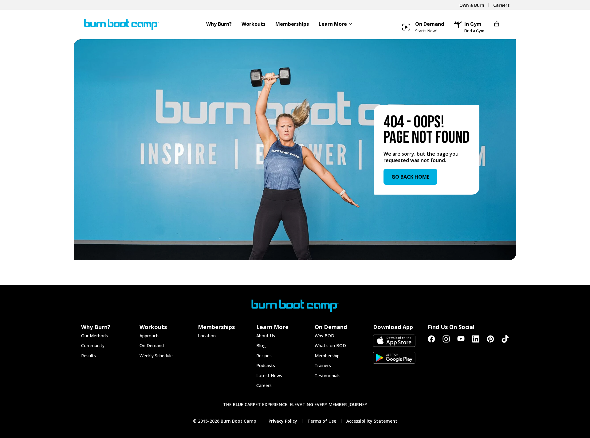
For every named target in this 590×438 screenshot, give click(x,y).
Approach (149, 336)
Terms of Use (321, 421)
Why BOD (324, 336)
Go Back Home (410, 176)
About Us (265, 336)
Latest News (269, 375)
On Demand (152, 345)
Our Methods (94, 336)
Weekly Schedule (156, 356)
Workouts (254, 24)
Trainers (323, 365)
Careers (264, 385)
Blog (261, 345)
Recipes (264, 356)
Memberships (292, 24)
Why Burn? (219, 24)
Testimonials (327, 375)
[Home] (118, 24)
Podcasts (265, 365)
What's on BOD (330, 345)
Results (88, 356)
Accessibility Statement (371, 421)
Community (92, 345)
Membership (327, 356)
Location (207, 336)
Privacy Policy (283, 421)
